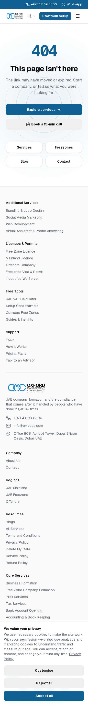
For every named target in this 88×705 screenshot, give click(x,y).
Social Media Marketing (24, 217)
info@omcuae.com (28, 425)
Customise (44, 670)
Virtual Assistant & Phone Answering (35, 231)
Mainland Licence (19, 258)
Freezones (64, 147)
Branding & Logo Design (25, 210)
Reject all (44, 683)
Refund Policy (17, 563)
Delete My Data (18, 549)
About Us (13, 460)
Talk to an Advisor (20, 360)
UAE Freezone (17, 495)
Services (24, 147)
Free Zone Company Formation (30, 590)
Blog (24, 161)
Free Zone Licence (20, 251)
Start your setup (55, 16)
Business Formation (21, 583)
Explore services (41, 109)
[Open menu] (77, 16)
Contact (63, 161)
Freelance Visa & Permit (24, 272)
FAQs (10, 340)
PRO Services (17, 597)
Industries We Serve (22, 278)
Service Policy (17, 556)
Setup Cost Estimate (22, 306)
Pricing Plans (16, 353)
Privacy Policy (17, 542)
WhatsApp (74, 4)
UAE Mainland (16, 488)
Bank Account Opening (24, 610)
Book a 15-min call (46, 124)
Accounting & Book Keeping (28, 617)
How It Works (16, 346)
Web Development (20, 224)
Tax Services (16, 603)
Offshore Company (21, 265)
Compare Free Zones (22, 312)
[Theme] (32, 16)
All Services (15, 529)
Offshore (13, 501)
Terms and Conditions (23, 535)
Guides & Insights (19, 319)
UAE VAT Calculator (21, 299)
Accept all (44, 696)
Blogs (10, 522)
